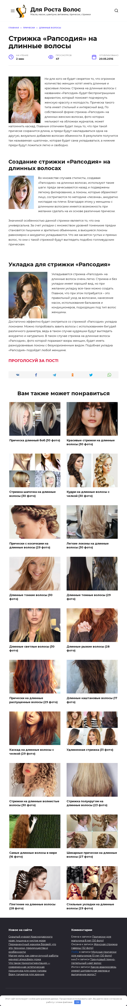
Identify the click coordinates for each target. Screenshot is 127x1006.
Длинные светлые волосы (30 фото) (32, 648)
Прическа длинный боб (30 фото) (34, 440)
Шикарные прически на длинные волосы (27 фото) (92, 854)
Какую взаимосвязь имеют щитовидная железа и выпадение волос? (93, 970)
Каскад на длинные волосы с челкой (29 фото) (31, 751)
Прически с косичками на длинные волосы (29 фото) (29, 545)
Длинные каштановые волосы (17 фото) (92, 700)
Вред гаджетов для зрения (26, 974)
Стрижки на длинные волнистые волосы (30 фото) (34, 803)
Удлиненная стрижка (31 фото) (90, 749)
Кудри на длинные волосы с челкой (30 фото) (88, 493)
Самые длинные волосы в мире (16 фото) (33, 854)
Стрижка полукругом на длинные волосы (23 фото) (87, 803)
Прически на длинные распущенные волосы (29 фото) (33, 700)
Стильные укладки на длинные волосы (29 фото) (90, 906)
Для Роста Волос (55, 9)
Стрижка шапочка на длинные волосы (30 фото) (32, 493)
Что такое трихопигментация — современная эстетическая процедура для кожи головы (29, 966)
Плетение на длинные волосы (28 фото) (32, 906)
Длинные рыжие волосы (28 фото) (88, 648)
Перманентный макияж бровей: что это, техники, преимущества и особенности (32, 948)
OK (77, 1002)
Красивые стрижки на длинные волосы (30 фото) (91, 442)
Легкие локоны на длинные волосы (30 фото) (88, 545)
